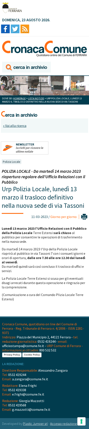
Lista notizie (36, 98)
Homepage (19, 98)
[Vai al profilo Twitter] (15, 29)
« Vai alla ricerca (14, 125)
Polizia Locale (11, 162)
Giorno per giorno (63, 216)
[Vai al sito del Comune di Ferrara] (12, 7)
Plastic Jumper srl (35, 423)
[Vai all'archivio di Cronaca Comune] (26, 67)
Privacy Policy (12, 354)
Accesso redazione (63, 423)
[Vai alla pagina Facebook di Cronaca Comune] (5, 29)
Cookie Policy (32, 354)
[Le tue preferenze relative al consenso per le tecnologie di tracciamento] (81, 421)
